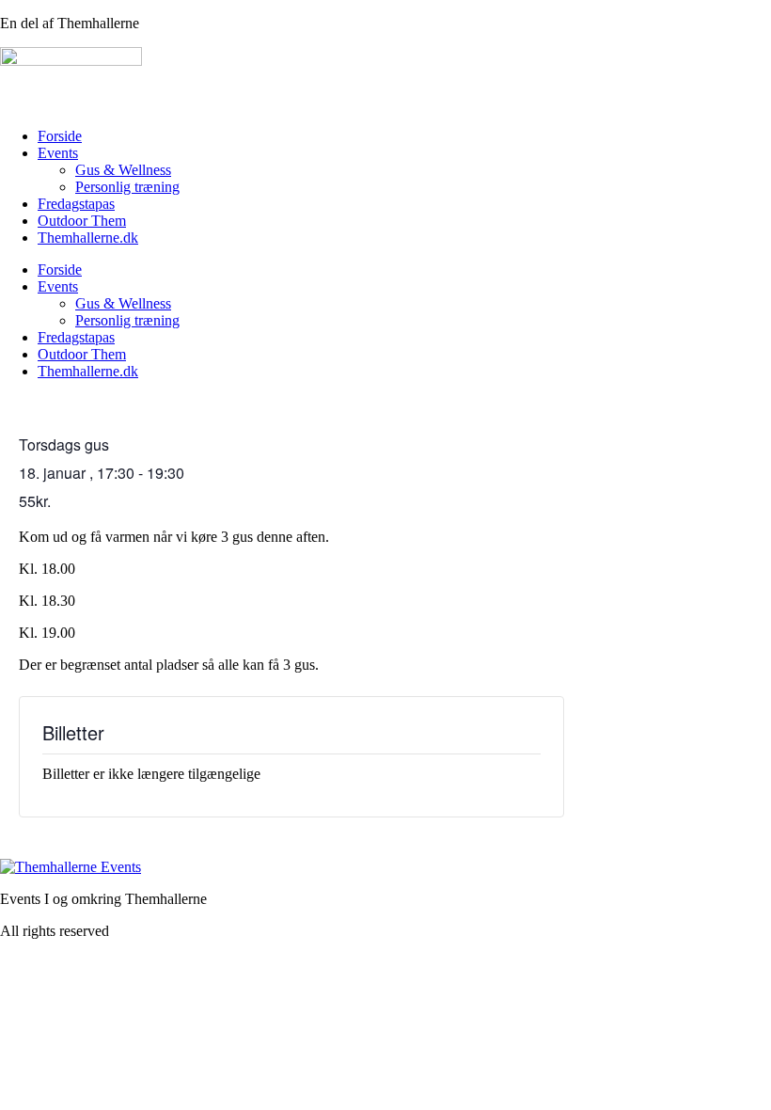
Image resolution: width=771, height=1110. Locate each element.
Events (58, 153)
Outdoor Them (82, 221)
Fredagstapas (76, 204)
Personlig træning (127, 187)
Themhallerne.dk (88, 238)
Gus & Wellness (123, 170)
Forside (60, 136)
